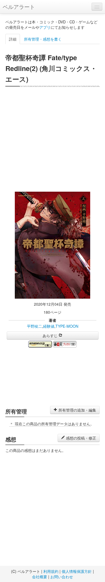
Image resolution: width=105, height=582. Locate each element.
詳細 (12, 39)
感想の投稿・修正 (80, 438)
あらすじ (51, 335)
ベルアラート (19, 6)
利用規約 (50, 571)
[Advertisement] (52, 139)
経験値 (48, 326)
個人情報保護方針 (77, 571)
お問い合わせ (61, 576)
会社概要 (39, 576)
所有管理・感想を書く (43, 39)
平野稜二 (34, 326)
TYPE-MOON (66, 326)
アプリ (45, 27)
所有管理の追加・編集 (76, 410)
